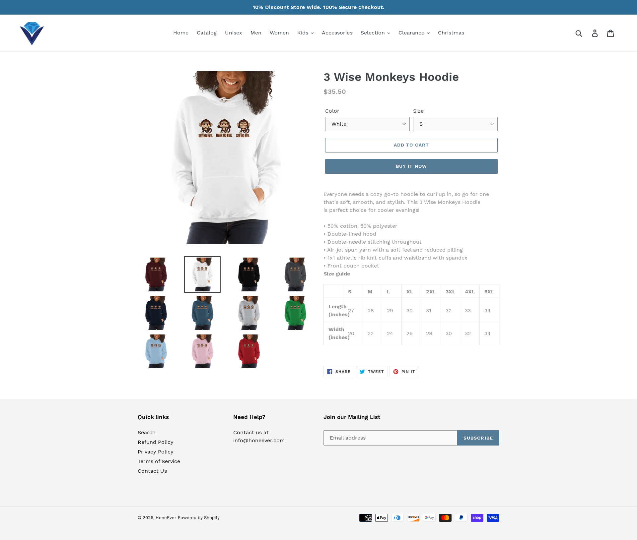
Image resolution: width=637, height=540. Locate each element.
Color (332, 111)
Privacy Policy (156, 452)
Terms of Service (159, 461)
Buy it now (411, 166)
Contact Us (152, 471)
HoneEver (166, 517)
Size (418, 111)
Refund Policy (156, 442)
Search (147, 432)
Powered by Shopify (199, 517)
